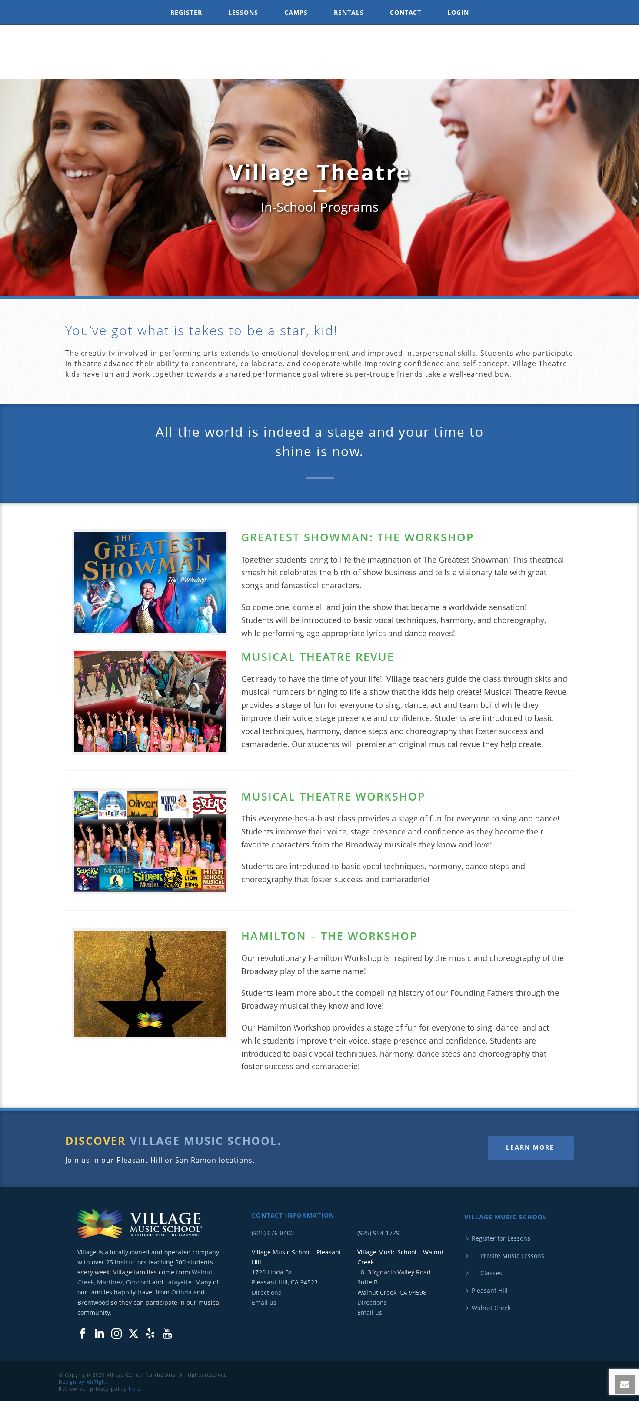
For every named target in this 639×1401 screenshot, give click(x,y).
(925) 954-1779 (378, 1233)
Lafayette (178, 1282)
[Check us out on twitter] (133, 1334)
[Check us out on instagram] (116, 1334)
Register (186, 12)
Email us (264, 1302)
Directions (266, 1292)
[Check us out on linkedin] (99, 1334)
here (134, 1388)
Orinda (181, 1292)
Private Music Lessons (508, 1255)
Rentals (349, 12)
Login (458, 12)
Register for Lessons (501, 1238)
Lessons (243, 12)
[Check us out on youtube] (167, 1334)
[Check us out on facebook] (82, 1334)
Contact (405, 12)
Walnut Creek (491, 1308)
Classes (487, 1273)
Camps (296, 12)
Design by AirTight (83, 1381)
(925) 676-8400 (273, 1233)
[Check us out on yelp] (150, 1334)
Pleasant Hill (490, 1290)
